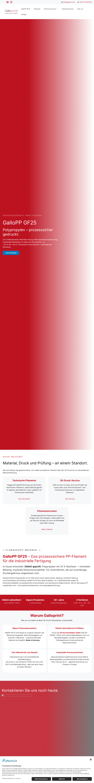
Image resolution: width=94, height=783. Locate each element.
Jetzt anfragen (11, 253)
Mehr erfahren (47, 529)
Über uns (80, 9)
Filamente (37, 9)
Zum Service (70, 499)
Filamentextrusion (68, 9)
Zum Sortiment (24, 499)
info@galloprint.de (69, 2)
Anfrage (23, 14)
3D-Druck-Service (50, 9)
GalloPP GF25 (25, 9)
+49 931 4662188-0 (85, 2)
